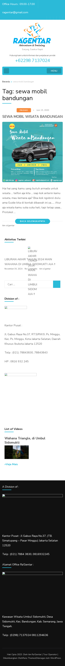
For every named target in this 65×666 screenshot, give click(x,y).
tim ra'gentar (8, 225)
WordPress (55, 658)
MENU (54, 70)
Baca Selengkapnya (32, 221)
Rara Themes (29, 658)
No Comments (31, 268)
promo (24, 110)
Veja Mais (12, 464)
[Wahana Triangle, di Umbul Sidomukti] (17, 458)
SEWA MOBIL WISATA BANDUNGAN (32, 116)
